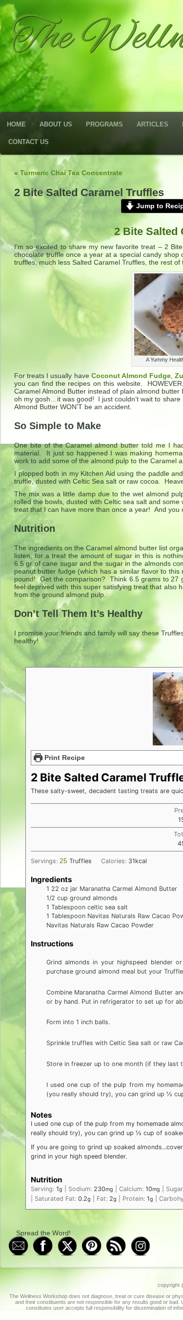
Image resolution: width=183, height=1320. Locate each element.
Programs (104, 124)
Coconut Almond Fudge (131, 376)
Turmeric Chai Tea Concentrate (71, 173)
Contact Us (28, 141)
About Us (56, 124)
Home (16, 124)
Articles (152, 124)
